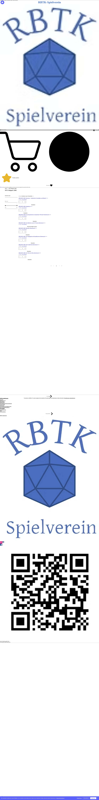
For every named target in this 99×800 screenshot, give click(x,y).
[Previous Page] (53, 266)
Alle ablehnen (86, 798)
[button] (49, 152)
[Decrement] (19, 202)
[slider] (5, 205)
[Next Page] (59, 266)
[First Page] (51, 266)
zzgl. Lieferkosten (24, 199)
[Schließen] (97, 798)
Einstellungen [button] (79, 798)
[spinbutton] (22, 202)
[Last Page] (61, 266)
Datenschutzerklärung (60, 798)
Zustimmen (93, 798)
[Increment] (25, 202)
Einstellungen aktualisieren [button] (69, 398)
